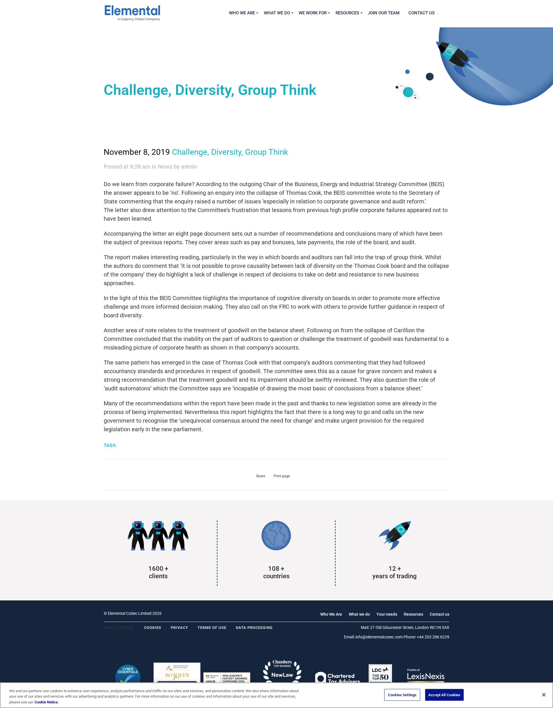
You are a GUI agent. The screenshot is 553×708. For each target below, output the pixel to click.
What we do (359, 614)
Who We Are (331, 614)
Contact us (439, 614)
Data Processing (254, 627)
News (165, 166)
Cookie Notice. (47, 702)
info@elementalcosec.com (379, 637)
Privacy (179, 627)
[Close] (543, 694)
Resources (413, 614)
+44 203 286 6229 (433, 637)
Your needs (386, 614)
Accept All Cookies (444, 694)
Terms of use (212, 627)
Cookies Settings (402, 694)
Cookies (152, 627)
